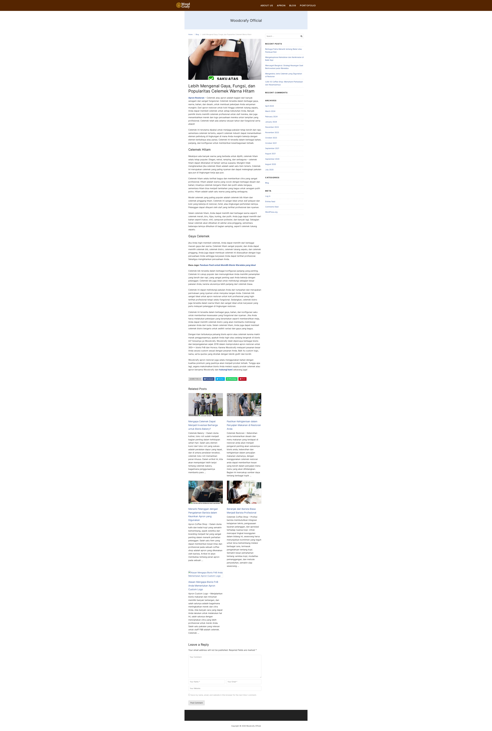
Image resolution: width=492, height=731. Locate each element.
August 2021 (270, 153)
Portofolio (308, 5)
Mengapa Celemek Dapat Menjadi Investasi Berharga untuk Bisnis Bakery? (203, 425)
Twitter (221, 379)
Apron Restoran (196, 97)
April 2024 (269, 106)
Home (190, 34)
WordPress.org (271, 212)
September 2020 (272, 159)
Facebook (209, 379)
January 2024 (271, 122)
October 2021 (271, 143)
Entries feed (270, 201)
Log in (267, 196)
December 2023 (272, 127)
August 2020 (270, 164)
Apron (281, 5)
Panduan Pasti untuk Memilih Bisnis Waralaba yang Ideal (228, 265)
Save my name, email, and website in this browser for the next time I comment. (224, 695)
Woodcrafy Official (246, 20)
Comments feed (272, 207)
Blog (292, 5)
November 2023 (272, 132)
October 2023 (271, 138)
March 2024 (270, 111)
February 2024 (271, 116)
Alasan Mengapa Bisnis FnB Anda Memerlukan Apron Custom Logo (203, 586)
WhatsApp (232, 379)
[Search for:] (284, 36)
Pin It (243, 379)
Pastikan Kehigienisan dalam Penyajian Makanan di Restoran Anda (244, 425)
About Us (266, 5)
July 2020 (269, 169)
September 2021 (272, 148)
